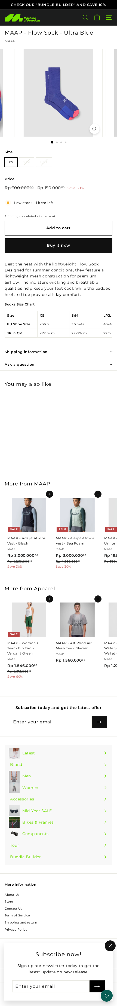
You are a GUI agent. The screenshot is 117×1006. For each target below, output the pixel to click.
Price (10, 179)
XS (11, 162)
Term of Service (17, 915)
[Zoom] (94, 129)
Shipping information (26, 352)
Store (9, 901)
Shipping (12, 216)
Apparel (44, 588)
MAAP (10, 41)
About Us (12, 895)
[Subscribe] (97, 986)
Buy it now (58, 245)
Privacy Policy (16, 929)
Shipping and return (21, 922)
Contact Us (13, 908)
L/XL (44, 162)
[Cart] (97, 18)
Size (9, 152)
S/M (26, 162)
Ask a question (20, 364)
